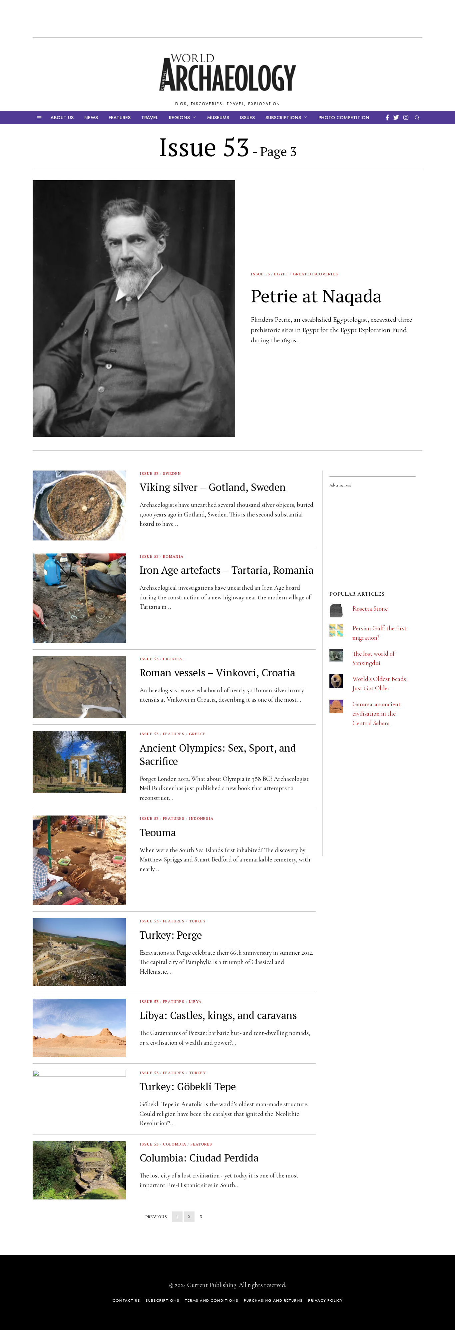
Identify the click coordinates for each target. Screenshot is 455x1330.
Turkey (197, 920)
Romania (173, 556)
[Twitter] (396, 118)
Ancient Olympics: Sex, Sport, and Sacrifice (218, 754)
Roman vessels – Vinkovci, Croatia (217, 672)
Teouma (158, 832)
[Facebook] (387, 118)
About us (62, 117)
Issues (247, 117)
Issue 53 (260, 273)
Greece (197, 733)
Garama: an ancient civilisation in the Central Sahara (376, 713)
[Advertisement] (379, 811)
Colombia (174, 1144)
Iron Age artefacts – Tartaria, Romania (226, 570)
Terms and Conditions (211, 1300)
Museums (218, 117)
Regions (179, 117)
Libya (195, 1001)
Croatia (172, 658)
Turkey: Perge (171, 935)
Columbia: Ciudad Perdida (199, 1157)
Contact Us (126, 1300)
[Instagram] (406, 118)
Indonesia (201, 818)
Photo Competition (343, 117)
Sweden (172, 473)
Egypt (281, 273)
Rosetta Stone (370, 608)
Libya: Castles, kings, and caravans (218, 1015)
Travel (149, 117)
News (91, 117)
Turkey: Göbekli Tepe (188, 1086)
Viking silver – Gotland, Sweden (213, 487)
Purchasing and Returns (273, 1300)
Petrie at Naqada (316, 295)
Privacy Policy (325, 1300)
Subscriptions (283, 117)
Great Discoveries (315, 273)
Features (120, 117)
